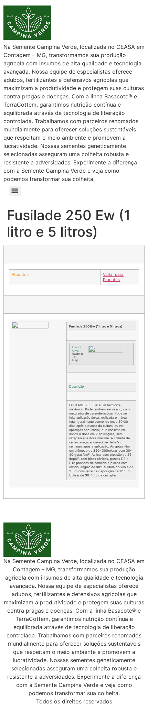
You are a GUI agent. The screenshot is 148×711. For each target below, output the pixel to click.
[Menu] (15, 191)
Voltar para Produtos (113, 277)
